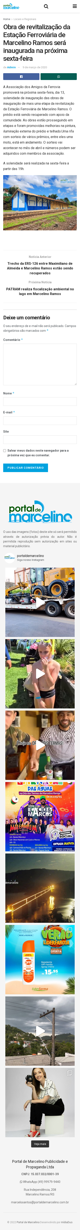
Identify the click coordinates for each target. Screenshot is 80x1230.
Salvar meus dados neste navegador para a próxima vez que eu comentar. (38, 453)
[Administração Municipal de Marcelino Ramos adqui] (40, 602)
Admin (11, 67)
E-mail (9, 412)
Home (6, 19)
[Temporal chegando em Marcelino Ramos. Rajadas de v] (40, 1031)
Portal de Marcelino (28, 1222)
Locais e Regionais (25, 19)
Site (6, 431)
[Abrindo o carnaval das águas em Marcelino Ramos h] (40, 745)
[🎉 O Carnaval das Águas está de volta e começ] (40, 816)
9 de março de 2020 (35, 67)
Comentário (13, 340)
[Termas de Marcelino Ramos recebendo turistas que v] (40, 673)
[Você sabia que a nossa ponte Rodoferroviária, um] (40, 888)
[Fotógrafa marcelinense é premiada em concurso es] (40, 1102)
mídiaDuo (66, 1222)
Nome (9, 393)
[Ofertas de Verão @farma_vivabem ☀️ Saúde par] (40, 959)
